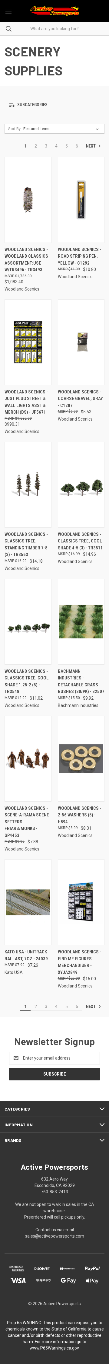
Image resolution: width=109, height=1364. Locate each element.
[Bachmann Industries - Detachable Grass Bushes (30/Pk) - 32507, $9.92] (81, 621)
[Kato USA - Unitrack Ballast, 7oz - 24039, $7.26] (28, 902)
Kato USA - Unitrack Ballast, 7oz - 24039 (26, 955)
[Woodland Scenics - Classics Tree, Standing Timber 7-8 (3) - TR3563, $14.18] (28, 484)
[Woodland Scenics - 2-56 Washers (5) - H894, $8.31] (81, 758)
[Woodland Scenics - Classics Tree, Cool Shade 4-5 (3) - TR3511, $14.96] (81, 484)
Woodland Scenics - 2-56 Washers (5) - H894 (79, 815)
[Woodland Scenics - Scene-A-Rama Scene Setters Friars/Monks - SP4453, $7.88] (28, 758)
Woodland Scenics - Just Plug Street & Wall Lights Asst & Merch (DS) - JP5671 (26, 402)
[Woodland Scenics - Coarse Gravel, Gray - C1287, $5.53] (81, 342)
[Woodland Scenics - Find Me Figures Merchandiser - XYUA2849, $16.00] (81, 902)
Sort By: (14, 128)
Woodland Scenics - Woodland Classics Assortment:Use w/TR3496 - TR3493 (26, 260)
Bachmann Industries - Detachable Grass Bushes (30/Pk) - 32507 (81, 682)
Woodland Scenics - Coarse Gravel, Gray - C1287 (80, 398)
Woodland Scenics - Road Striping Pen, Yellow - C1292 (79, 256)
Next (91, 146)
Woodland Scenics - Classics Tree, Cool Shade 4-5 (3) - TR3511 (80, 541)
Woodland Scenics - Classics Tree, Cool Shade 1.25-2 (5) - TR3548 (27, 682)
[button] (54, 105)
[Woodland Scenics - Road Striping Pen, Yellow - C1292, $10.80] (81, 200)
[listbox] (62, 128)
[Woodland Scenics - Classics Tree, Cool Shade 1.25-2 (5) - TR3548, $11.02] (28, 621)
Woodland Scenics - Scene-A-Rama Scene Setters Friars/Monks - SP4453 (27, 822)
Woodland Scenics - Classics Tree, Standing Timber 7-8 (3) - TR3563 (26, 545)
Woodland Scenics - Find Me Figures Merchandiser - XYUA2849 (79, 962)
